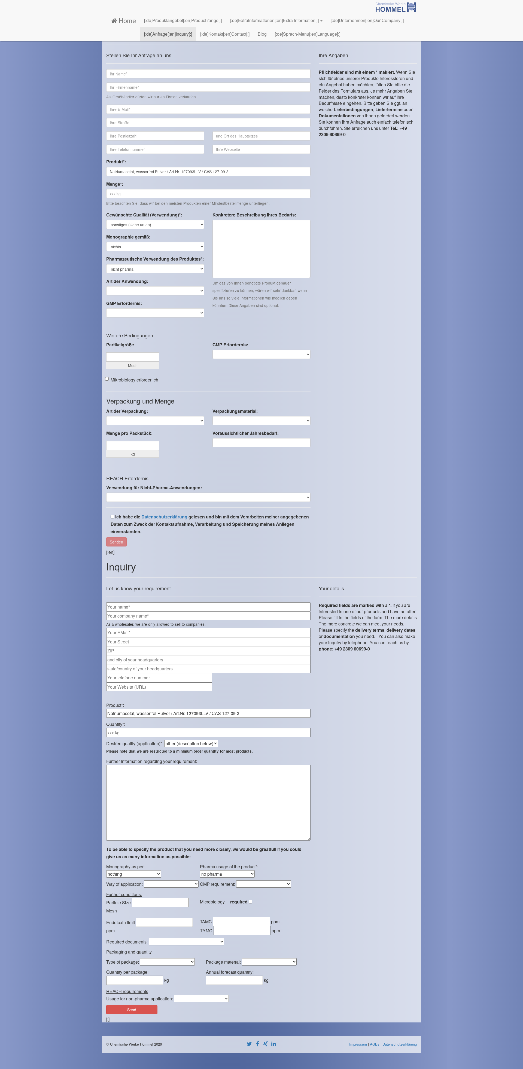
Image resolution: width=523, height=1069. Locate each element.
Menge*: (114, 184)
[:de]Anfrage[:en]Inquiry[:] (168, 34)
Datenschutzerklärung (164, 517)
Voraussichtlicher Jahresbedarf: (245, 433)
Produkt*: (116, 161)
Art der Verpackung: (127, 411)
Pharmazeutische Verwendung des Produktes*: (155, 259)
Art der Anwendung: (127, 281)
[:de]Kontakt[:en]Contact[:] (225, 34)
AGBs (374, 1044)
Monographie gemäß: (128, 237)
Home (127, 20)
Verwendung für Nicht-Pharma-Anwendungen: (154, 487)
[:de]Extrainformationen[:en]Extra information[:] (275, 20)
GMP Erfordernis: (124, 303)
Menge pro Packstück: (129, 433)
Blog (262, 34)
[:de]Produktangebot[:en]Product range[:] (183, 20)
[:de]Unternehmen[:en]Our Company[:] (367, 20)
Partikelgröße (120, 344)
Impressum (358, 1044)
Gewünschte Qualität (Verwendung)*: (144, 215)
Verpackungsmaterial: (235, 411)
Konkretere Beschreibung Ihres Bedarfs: (254, 215)
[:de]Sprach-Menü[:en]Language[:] (307, 34)
